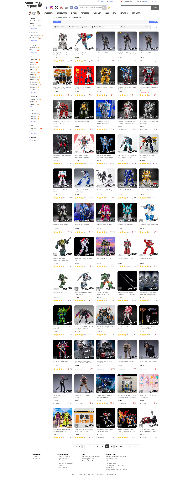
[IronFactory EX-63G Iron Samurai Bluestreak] (62, 144)
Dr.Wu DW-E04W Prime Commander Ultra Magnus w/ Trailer (104, 123)
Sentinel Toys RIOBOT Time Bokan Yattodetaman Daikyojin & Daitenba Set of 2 (126, 431)
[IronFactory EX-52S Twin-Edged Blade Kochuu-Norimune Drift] (127, 109)
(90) (106, 266)
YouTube (61, 7)
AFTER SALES (124, 13)
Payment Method (63, 459)
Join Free (112, 1)
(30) (63, 163)
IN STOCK (74, 13)
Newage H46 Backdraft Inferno (148, 258)
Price (85, 27)
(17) (106, 129)
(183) (149, 197)
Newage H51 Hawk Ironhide (125, 258)
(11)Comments (78, 403)
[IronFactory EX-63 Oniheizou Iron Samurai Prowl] (149, 109)
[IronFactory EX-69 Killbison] (149, 178)
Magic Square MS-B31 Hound (104, 258)
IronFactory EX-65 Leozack (125, 224)
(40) (128, 95)
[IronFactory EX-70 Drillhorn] (127, 178)
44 (116, 446)
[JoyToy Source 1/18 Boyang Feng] (127, 41)
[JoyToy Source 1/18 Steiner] (105, 41)
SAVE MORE (136, 13)
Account (110, 461)
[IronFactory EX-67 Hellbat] (84, 212)
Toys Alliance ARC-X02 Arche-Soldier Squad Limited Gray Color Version (148, 294)
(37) (63, 129)
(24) (149, 232)
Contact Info (37, 459)
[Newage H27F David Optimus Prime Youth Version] (84, 75)
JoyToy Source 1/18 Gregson (147, 53)
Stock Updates (62, 461)
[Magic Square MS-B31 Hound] (105, 246)
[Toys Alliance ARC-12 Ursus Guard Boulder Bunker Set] (105, 349)
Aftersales (61, 465)
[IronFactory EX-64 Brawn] (84, 109)
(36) (85, 95)
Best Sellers (60, 27)
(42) (106, 95)
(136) (149, 163)
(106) (85, 163)
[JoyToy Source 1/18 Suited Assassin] (62, 383)
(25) (85, 334)
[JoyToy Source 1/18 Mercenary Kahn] (127, 349)
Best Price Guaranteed (65, 463)
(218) (128, 266)
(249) (63, 300)
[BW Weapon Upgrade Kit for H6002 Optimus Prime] (149, 315)
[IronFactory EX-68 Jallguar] (62, 212)
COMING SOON (62, 13)
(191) (128, 197)
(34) (106, 197)
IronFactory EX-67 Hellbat (82, 224)
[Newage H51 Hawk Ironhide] (127, 246)
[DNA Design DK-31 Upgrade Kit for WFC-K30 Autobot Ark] (84, 418)
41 (102, 446)
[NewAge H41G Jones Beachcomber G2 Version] (105, 281)
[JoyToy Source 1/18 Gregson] (149, 41)
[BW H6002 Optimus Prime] (62, 349)
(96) (85, 129)
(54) (106, 163)
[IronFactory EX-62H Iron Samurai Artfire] (149, 75)
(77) (63, 95)
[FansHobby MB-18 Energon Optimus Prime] (149, 144)
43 (111, 446)
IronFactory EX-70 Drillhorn (125, 190)
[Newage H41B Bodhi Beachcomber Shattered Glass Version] (62, 246)
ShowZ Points (111, 463)
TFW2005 (66, 7)
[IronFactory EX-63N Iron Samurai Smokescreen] (127, 75)
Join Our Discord (112, 459)
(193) (128, 232)
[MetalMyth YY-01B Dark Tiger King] (105, 178)
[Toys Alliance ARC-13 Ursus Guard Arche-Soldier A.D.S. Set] (84, 349)
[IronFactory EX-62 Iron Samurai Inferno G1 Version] (62, 109)
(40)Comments (100, 369)
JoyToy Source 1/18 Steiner (104, 53)
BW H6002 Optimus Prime (60, 361)
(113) (85, 266)
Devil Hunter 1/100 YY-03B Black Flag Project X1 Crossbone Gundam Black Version (84, 328)
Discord (76, 7)
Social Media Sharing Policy (116, 457)
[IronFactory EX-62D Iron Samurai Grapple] (105, 75)
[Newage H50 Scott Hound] (62, 281)
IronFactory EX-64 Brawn (82, 121)
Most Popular (73, 27)
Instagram (51, 7)
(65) (63, 437)
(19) (149, 334)
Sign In (103, 1)
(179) (63, 232)
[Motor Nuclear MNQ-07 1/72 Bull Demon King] (105, 315)
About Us (36, 457)
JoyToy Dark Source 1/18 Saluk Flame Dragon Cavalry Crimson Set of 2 (148, 431)
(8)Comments (100, 61)
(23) (63, 61)
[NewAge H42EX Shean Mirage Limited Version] (84, 281)
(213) (85, 61)
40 (98, 446)
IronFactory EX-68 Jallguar (60, 224)
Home (68, 18)
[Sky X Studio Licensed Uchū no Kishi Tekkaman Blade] (105, 418)
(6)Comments (121, 369)
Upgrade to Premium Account (117, 470)
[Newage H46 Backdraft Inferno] (149, 246)
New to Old (97, 27)
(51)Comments (122, 129)
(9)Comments (56, 403)
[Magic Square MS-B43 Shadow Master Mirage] (84, 178)
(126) (85, 197)
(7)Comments (121, 61)
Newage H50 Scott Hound (60, 292)
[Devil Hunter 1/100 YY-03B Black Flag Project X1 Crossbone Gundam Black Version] (84, 315)
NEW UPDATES (48, 13)
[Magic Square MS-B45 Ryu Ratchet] (62, 178)
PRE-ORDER (85, 13)
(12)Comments (122, 403)
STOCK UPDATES (110, 13)
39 (93, 446)
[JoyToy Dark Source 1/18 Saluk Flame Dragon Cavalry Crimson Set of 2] (149, 418)
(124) (149, 266)
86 (130, 446)
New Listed (100, 474)
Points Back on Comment (116, 465)
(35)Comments (143, 129)
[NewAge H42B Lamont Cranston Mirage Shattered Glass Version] (62, 41)
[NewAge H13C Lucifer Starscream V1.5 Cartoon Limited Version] (84, 41)
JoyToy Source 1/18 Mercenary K (148, 361)
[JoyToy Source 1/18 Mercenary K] (149, 349)
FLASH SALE (97, 13)
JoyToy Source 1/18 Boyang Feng (127, 53)
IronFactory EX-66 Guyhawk (104, 224)
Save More (110, 467)
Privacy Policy (62, 467)
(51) (149, 300)
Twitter (56, 7)
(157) (63, 197)
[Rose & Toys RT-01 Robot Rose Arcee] (127, 315)
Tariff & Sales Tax (88, 461)
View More (33, 28)
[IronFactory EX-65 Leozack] (127, 212)
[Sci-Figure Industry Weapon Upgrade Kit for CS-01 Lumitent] (127, 281)
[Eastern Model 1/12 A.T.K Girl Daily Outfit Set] (149, 383)
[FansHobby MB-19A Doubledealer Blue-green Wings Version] (127, 144)
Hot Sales (91, 474)
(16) (106, 300)
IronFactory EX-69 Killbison (147, 190)
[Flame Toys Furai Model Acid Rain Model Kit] (62, 315)
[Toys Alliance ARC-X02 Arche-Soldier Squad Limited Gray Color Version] (149, 281)
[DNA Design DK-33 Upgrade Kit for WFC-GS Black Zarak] (62, 75)
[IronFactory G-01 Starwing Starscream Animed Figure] (84, 144)
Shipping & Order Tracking (91, 457)
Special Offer (111, 474)
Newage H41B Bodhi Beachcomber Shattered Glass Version (61, 260)
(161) (128, 334)
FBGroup (71, 7)
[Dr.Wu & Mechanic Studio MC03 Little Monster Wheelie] (105, 383)
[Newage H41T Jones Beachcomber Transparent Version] (149, 212)
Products (82, 474)
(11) (128, 300)
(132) (128, 163)
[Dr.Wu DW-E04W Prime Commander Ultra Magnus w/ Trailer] (105, 109)
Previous (77, 446)
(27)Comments (78, 369)
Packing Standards (88, 459)
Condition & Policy (64, 457)
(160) (106, 403)
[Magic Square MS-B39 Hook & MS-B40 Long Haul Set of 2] (62, 418)
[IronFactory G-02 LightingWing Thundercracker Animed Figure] (105, 144)
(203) (106, 232)
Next (135, 446)
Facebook (46, 7)
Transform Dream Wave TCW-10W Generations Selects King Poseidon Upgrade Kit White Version (127, 397)
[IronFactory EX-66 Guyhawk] (105, 212)
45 (121, 446)
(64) (106, 334)
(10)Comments (100, 437)
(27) (63, 266)
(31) (85, 300)
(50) (149, 95)
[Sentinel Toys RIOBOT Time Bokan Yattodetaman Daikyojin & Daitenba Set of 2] (127, 418)
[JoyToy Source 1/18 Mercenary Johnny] (84, 383)
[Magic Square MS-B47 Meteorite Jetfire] (84, 246)
